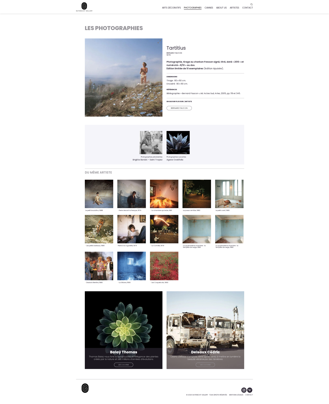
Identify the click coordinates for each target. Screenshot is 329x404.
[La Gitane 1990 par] (131, 266)
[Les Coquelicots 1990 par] (164, 266)
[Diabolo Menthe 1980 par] (99, 266)
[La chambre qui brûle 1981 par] (164, 194)
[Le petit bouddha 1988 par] (99, 194)
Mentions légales (236, 395)
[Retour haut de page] (85, 388)
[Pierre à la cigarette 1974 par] (131, 229)
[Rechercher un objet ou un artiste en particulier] (251, 4)
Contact (249, 395)
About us (221, 7)
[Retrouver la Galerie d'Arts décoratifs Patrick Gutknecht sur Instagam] (244, 390)
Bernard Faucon (179, 108)
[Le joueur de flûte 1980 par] (196, 194)
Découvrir (123, 364)
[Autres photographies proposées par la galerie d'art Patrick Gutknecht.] (150, 142)
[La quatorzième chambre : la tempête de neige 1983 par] (196, 229)
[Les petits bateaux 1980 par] (99, 229)
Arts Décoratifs (171, 7)
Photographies (193, 7)
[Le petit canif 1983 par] (229, 194)
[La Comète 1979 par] (164, 229)
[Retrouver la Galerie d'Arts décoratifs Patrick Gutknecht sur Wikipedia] (249, 390)
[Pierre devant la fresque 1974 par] (131, 194)
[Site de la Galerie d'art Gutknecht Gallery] (84, 6)
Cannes (209, 7)
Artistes (234, 7)
